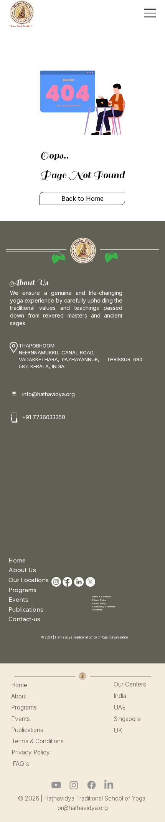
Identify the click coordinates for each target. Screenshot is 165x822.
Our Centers (130, 684)
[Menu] (150, 13)
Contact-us (24, 619)
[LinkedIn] (79, 582)
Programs (22, 590)
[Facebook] (91, 785)
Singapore (127, 719)
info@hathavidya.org (48, 394)
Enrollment (97, 610)
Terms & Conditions (101, 596)
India (120, 696)
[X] (90, 582)
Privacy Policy (99, 600)
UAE (120, 707)
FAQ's (21, 763)
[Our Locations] (66, 580)
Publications (25, 609)
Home (17, 560)
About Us (22, 570)
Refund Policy (99, 603)
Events (18, 599)
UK (118, 730)
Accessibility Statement (104, 606)
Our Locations (28, 580)
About (19, 696)
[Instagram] (73, 785)
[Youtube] (56, 785)
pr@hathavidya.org (83, 808)
